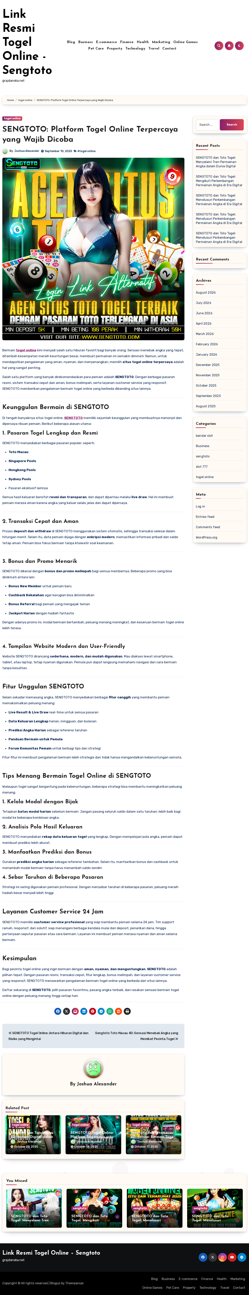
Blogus (55, 1283)
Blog (71, 42)
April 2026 (203, 323)
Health (143, 42)
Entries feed (205, 517)
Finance (127, 42)
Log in (200, 506)
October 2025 (206, 385)
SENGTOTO (73, 418)
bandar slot (204, 436)
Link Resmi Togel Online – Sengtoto (51, 1253)
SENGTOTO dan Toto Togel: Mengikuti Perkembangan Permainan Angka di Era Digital (219, 181)
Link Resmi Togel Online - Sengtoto (27, 43)
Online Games (185, 42)
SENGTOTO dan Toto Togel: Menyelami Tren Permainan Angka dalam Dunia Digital (216, 162)
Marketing (161, 42)
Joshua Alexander (26, 151)
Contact (169, 48)
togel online (12, 118)
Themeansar (74, 1283)
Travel (153, 48)
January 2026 (206, 354)
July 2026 (203, 303)
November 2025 (208, 375)
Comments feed (208, 527)
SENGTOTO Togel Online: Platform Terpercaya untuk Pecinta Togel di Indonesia (92, 1137)
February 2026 (207, 344)
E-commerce (106, 42)
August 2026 (206, 292)
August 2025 (206, 406)
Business (85, 42)
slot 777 (202, 467)
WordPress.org (206, 537)
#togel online (86, 151)
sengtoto (203, 456)
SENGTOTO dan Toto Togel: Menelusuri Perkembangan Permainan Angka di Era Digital (219, 200)
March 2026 (205, 334)
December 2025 (208, 365)
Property (114, 48)
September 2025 (208, 396)
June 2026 (204, 313)
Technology (135, 48)
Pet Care (96, 48)
